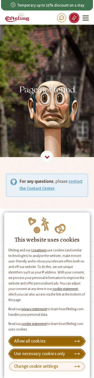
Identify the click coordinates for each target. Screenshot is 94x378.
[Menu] (86, 18)
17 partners (39, 250)
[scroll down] (47, 157)
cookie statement (65, 289)
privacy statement (34, 309)
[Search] (61, 18)
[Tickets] (74, 18)
